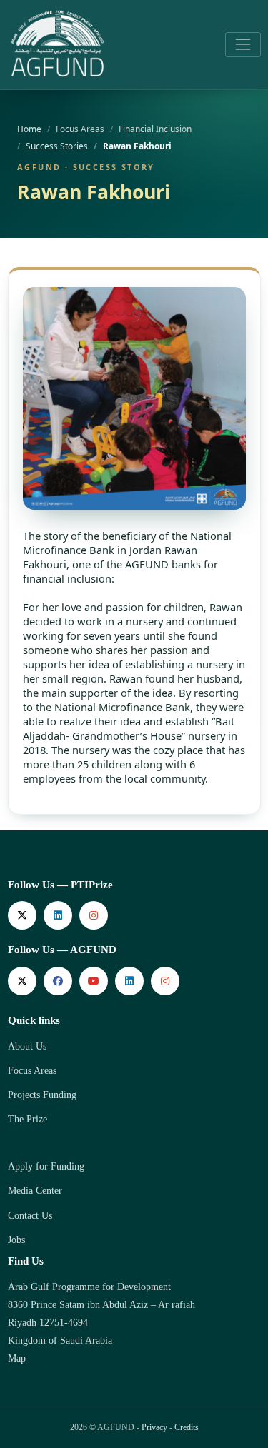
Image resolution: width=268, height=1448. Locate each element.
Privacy (154, 1427)
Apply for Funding (46, 1166)
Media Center (35, 1190)
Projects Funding (42, 1095)
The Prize (27, 1119)
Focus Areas (32, 1070)
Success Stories (57, 145)
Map (17, 1358)
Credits (186, 1427)
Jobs (16, 1240)
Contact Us (30, 1215)
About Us (27, 1046)
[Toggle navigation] (242, 44)
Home (29, 128)
